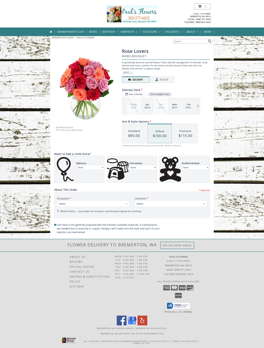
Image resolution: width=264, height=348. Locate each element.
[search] (209, 41)
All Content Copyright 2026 (102, 341)
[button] (202, 6)
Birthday (108, 31)
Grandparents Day (70, 31)
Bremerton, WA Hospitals (151, 328)
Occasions (150, 31)
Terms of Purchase (184, 341)
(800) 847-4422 (203, 22)
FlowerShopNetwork (134, 341)
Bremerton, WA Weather (114, 333)
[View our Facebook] (122, 324)
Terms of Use (141, 343)
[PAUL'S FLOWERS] (132, 13)
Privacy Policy (160, 341)
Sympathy (127, 31)
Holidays (171, 31)
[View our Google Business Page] (132, 324)
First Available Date (159, 94)
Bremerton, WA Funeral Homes (115, 328)
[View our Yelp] (142, 324)
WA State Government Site (148, 333)
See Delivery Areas (177, 245)
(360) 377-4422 (203, 19)
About (191, 31)
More (207, 31)
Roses (93, 31)
